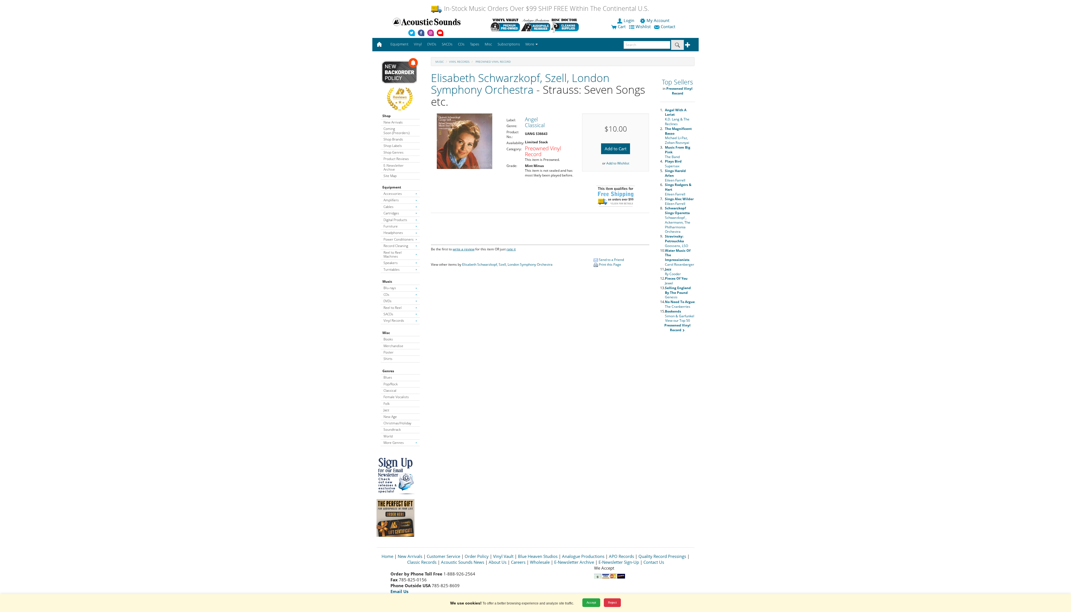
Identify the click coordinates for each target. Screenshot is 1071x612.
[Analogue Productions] (535, 25)
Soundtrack (392, 429)
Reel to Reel (392, 307)
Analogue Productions (583, 556)
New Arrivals (393, 122)
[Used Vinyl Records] (505, 25)
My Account (657, 20)
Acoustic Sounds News (462, 562)
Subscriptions (509, 44)
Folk (386, 403)
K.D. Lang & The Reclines (677, 117)
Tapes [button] (474, 44)
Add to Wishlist (617, 163)
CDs (386, 294)
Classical (389, 390)
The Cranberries (680, 304)
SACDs (388, 314)
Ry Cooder (673, 271)
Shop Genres (393, 152)
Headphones (393, 232)
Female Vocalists (396, 397)
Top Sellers (677, 82)
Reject (612, 602)
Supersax (673, 163)
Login (629, 20)
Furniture (390, 226)
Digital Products (395, 219)
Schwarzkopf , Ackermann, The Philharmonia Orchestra (677, 220)
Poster (388, 352)
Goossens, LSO (676, 241)
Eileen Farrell (679, 201)
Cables (388, 206)
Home (387, 556)
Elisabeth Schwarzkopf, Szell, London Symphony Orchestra (520, 83)
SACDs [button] (447, 44)
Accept (591, 602)
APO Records (621, 556)
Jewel (676, 281)
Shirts (387, 358)
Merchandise (393, 346)
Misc (386, 332)
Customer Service (443, 556)
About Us (497, 562)
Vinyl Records (393, 320)
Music (387, 281)
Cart (621, 26)
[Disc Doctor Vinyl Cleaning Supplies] (566, 25)
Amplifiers (391, 200)
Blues (387, 377)
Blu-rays (389, 288)
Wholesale (540, 562)
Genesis (678, 293)
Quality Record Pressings (662, 556)
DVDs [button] (431, 44)
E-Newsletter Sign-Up (619, 562)
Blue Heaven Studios (538, 556)
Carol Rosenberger (679, 257)
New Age (390, 416)
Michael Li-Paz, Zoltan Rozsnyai (678, 135)
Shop (386, 115)
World (388, 436)
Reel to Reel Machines (392, 254)
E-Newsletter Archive (393, 167)
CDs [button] (461, 44)
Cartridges (391, 213)
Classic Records (421, 562)
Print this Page (609, 264)
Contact (668, 26)
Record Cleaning (395, 245)
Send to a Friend (611, 259)
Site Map (390, 175)
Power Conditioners (398, 239)
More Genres (393, 442)
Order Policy (477, 556)
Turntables (391, 269)
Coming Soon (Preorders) (396, 130)
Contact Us (653, 562)
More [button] (530, 44)
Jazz (386, 410)
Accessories (392, 193)
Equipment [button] (399, 44)
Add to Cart (615, 148)
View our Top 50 (677, 325)
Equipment (391, 187)
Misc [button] (488, 44)
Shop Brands (393, 139)
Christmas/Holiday (397, 423)
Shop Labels (392, 145)
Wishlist (643, 26)
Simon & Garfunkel (679, 313)
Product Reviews (396, 158)
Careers (518, 562)
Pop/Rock (390, 384)
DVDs (387, 301)
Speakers (390, 262)
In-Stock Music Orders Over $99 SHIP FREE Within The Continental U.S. (545, 8)
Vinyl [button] (418, 44)
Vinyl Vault (503, 556)
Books (388, 339)
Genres (388, 371)
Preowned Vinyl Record (493, 62)
